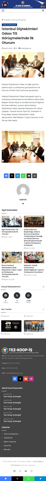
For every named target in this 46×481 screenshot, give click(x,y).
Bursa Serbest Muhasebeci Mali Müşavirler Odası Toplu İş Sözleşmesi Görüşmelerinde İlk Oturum (12, 271)
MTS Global (15, 465)
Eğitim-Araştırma (10, 442)
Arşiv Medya (37, 461)
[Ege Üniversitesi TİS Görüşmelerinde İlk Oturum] (12, 221)
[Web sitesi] (23, 203)
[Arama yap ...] (43, 11)
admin (23, 199)
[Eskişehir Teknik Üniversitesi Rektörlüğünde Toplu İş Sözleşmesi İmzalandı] (34, 257)
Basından (7, 449)
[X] (12, 175)
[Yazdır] (34, 175)
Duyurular (7, 445)
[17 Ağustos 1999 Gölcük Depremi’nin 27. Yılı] (11, 326)
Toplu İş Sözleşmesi (19, 20)
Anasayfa (6, 20)
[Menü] (3, 11)
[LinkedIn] (17, 175)
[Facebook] (6, 175)
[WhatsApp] (23, 175)
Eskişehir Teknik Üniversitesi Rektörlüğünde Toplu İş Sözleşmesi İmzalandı (34, 268)
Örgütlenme (8, 438)
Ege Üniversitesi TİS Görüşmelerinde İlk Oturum (10, 231)
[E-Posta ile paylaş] (29, 175)
